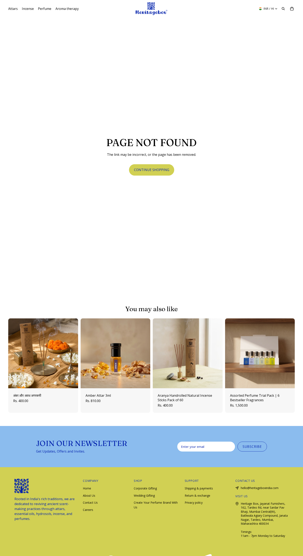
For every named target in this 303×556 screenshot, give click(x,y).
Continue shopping (151, 170)
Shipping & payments (199, 488)
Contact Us (90, 502)
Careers (88, 510)
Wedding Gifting (144, 495)
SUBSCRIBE (252, 446)
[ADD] (71, 382)
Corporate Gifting (145, 488)
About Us (89, 495)
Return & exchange (197, 495)
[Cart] (291, 8)
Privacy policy (194, 502)
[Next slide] (72, 353)
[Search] (283, 8)
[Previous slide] (14, 353)
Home (87, 488)
